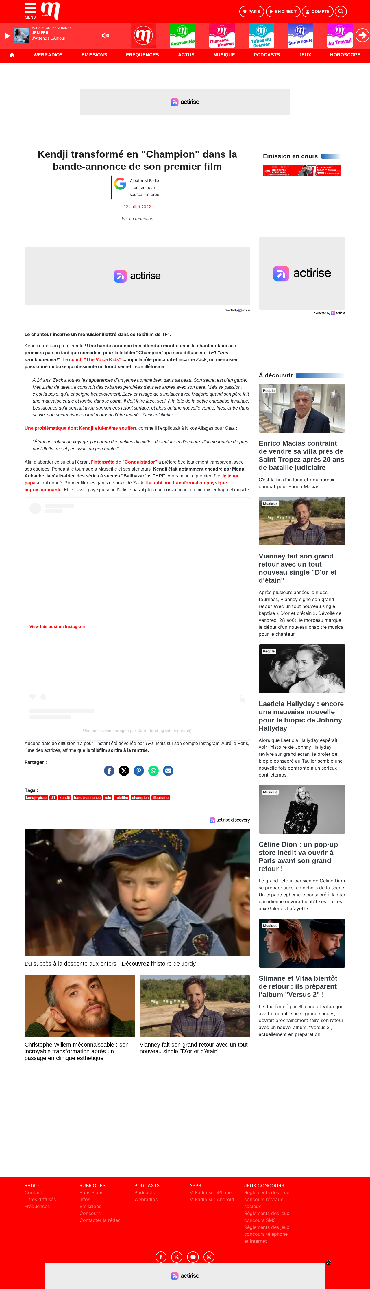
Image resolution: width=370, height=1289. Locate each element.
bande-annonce (87, 797)
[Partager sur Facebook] (107, 774)
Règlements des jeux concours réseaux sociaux (266, 1199)
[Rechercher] (341, 11)
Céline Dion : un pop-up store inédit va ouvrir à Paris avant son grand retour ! (298, 856)
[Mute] (105, 35)
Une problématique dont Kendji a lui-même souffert (80, 428)
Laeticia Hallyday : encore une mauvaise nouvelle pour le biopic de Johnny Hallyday (301, 716)
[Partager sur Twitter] (122, 774)
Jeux (305, 54)
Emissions (94, 54)
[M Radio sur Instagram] (209, 1257)
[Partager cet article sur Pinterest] (137, 774)
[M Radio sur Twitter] (176, 1257)
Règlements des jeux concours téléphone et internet (266, 1234)
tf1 (53, 797)
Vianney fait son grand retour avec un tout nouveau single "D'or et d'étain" (297, 568)
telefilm (121, 797)
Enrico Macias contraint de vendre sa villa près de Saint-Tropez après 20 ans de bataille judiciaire (301, 455)
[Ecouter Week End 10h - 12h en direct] (302, 170)
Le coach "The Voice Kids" (91, 359)
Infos (84, 1199)
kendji (65, 797)
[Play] (8, 35)
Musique (224, 54)
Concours (90, 1213)
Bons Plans (91, 1192)
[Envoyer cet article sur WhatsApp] (152, 774)
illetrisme (161, 797)
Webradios (48, 54)
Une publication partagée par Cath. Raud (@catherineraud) (137, 730)
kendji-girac (36, 797)
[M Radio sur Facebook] (161, 1257)
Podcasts (267, 54)
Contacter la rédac (100, 1220)
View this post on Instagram (57, 626)
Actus (186, 54)
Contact (33, 1192)
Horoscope (345, 54)
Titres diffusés (40, 1199)
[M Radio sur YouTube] (193, 1257)
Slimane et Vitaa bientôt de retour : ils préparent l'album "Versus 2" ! (298, 986)
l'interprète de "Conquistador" (124, 462)
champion (140, 797)
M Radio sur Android (211, 1199)
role (108, 797)
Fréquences (142, 54)
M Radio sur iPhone (210, 1192)
